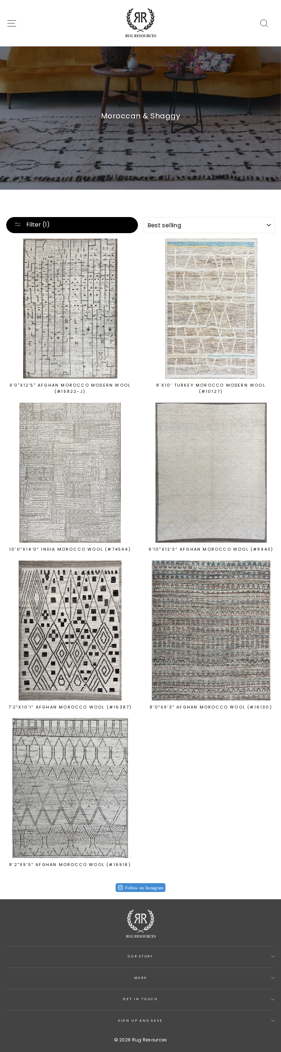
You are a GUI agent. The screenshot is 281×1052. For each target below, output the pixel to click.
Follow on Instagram (144, 887)
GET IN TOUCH (140, 999)
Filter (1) (37, 224)
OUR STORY (140, 956)
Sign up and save (140, 1020)
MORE (140, 978)
